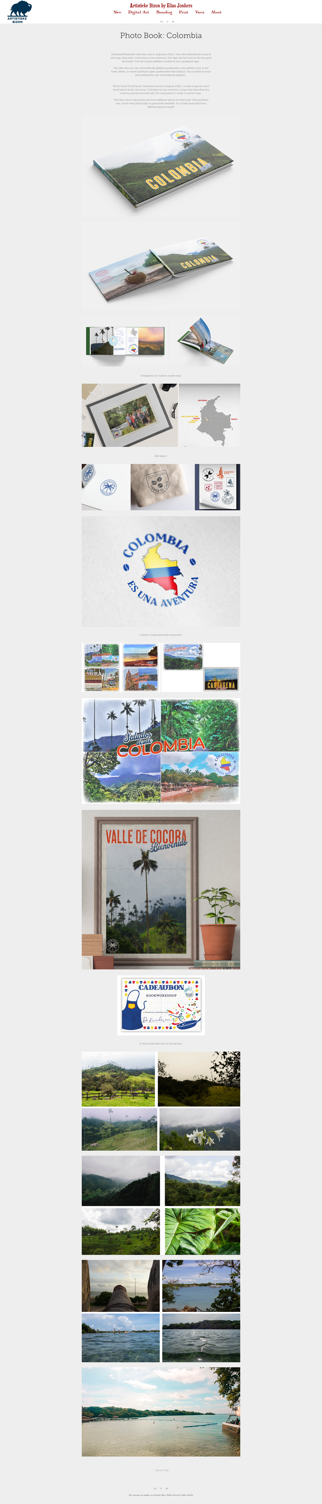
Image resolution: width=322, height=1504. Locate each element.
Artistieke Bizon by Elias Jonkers (161, 5)
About (216, 13)
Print (183, 13)
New (117, 13)
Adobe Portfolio (187, 1495)
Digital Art (138, 13)
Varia (199, 13)
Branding (164, 13)
